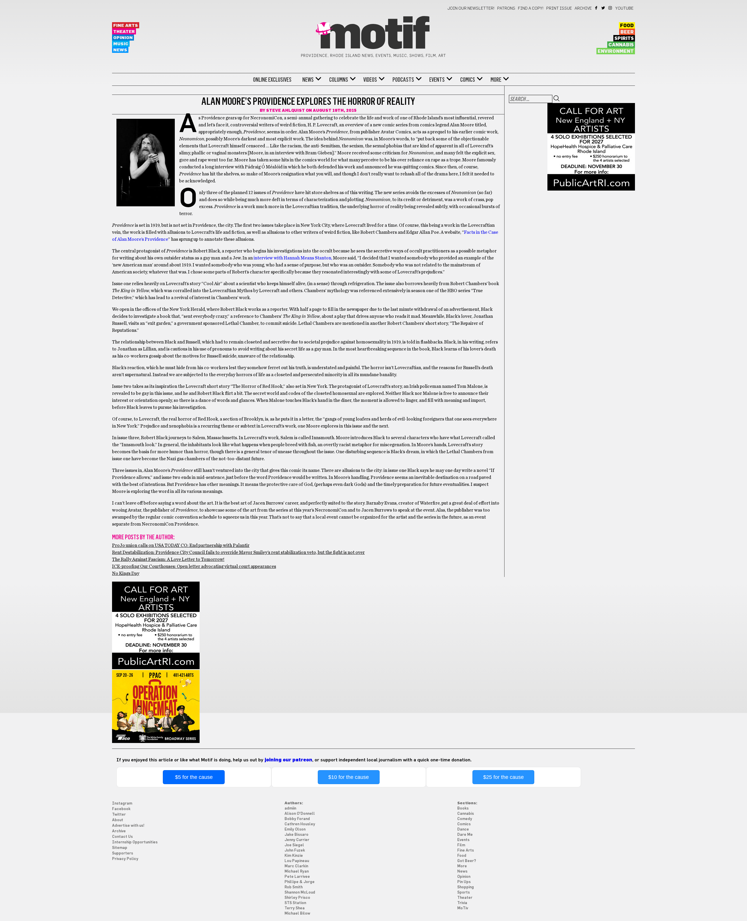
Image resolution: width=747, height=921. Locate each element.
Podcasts (403, 79)
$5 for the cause (194, 777)
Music (120, 44)
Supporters (122, 853)
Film (461, 845)
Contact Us (122, 837)
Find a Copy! (531, 8)
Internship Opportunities (135, 842)
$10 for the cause (348, 777)
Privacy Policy (125, 859)
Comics (467, 79)
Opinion (123, 38)
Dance (463, 829)
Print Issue (559, 8)
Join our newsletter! (471, 8)
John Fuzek (295, 850)
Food (627, 25)
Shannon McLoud (300, 892)
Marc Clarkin (296, 866)
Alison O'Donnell (300, 814)
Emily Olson (295, 829)
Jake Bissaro (296, 835)
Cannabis (621, 45)
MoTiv (462, 908)
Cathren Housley (300, 824)
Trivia (462, 903)
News (120, 50)
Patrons (506, 8)
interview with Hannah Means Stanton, (293, 258)
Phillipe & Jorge (300, 882)
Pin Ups (464, 882)
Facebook (596, 8)
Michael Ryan (297, 871)
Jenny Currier (297, 840)
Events (437, 79)
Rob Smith (294, 887)
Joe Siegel (294, 845)
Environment (616, 51)
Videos (370, 79)
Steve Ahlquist (285, 111)
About (117, 820)
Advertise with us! (128, 826)
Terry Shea (295, 908)
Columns (338, 79)
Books (463, 808)
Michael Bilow (297, 913)
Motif (373, 35)
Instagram (610, 8)
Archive (583, 8)
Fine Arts (125, 25)
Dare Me (465, 835)
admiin (290, 808)
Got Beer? (466, 861)
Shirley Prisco (297, 898)
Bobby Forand (297, 819)
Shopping (465, 887)
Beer (627, 32)
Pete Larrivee (297, 877)
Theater (124, 31)
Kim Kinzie (294, 856)
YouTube (624, 8)
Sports (463, 892)
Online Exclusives (272, 79)
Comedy (464, 819)
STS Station (295, 903)
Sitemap (119, 848)
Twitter (603, 8)
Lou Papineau (297, 861)
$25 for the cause (503, 777)
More (496, 79)
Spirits (624, 38)
